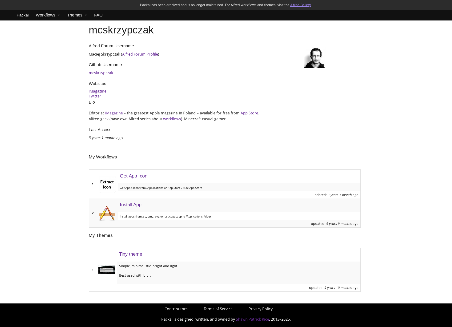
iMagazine (97, 91)
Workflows (45, 15)
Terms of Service (218, 308)
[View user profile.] (315, 57)
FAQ (98, 15)
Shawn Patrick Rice (252, 319)
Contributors (176, 308)
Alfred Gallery (300, 5)
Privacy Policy (261, 308)
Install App (130, 204)
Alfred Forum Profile (140, 54)
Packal (23, 15)
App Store (249, 113)
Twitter (95, 96)
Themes (74, 15)
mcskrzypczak (101, 72)
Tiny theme (130, 254)
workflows (172, 118)
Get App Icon (133, 175)
